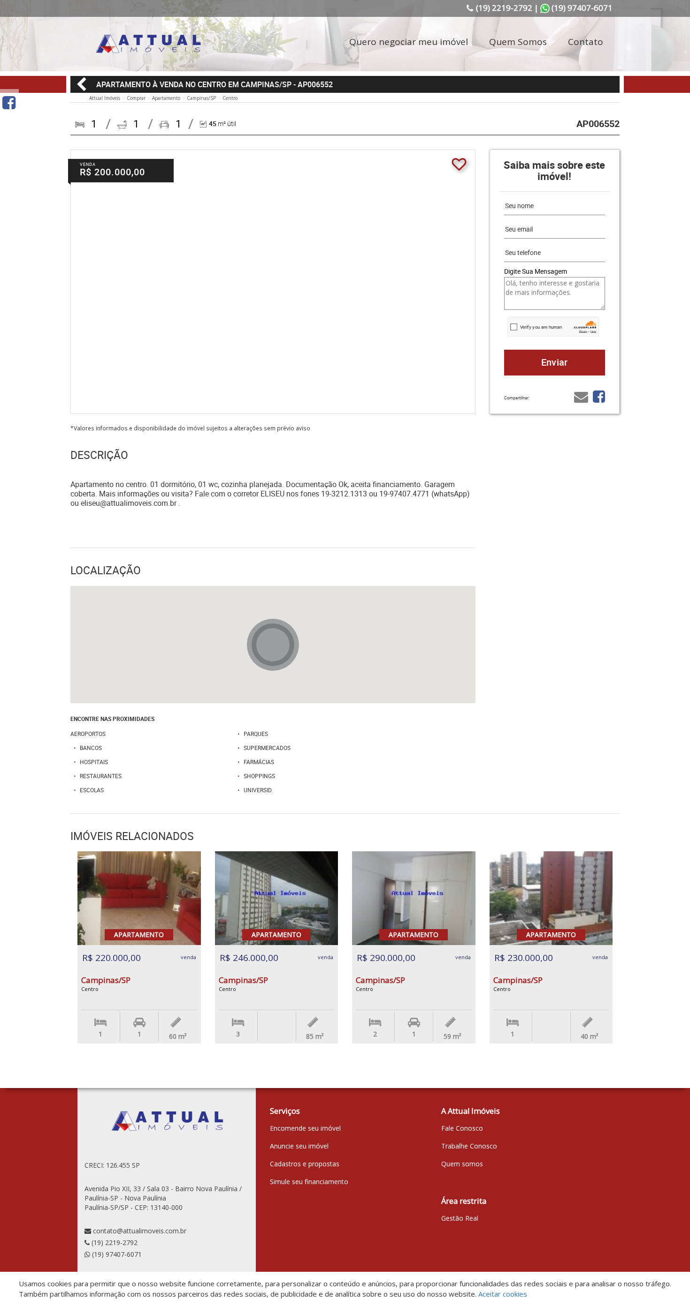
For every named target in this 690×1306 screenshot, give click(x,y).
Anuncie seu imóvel (299, 1145)
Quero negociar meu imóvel (408, 42)
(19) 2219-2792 (115, 1242)
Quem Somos (518, 42)
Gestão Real (459, 1218)
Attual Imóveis (104, 98)
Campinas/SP (201, 98)
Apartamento (166, 98)
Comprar (136, 98)
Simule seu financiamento (309, 1181)
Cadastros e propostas (304, 1163)
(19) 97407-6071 (117, 1254)
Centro (230, 98)
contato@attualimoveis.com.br (139, 1230)
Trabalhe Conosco (469, 1145)
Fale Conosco (462, 1128)
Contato (585, 42)
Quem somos (462, 1163)
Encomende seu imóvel (305, 1128)
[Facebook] (8, 102)
